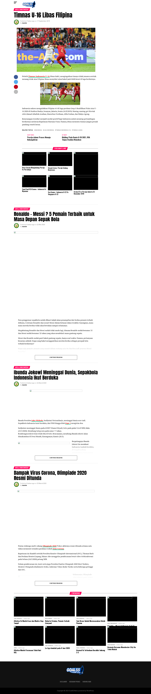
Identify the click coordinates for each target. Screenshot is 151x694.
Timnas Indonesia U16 (63, 130)
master (24, 23)
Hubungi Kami (87, 682)
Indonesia (38, 130)
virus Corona (58, 549)
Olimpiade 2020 (49, 546)
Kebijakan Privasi (74, 682)
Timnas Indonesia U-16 (39, 76)
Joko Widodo (37, 420)
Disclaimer (63, 682)
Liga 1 (68, 423)
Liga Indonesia (49, 130)
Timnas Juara (77, 130)
